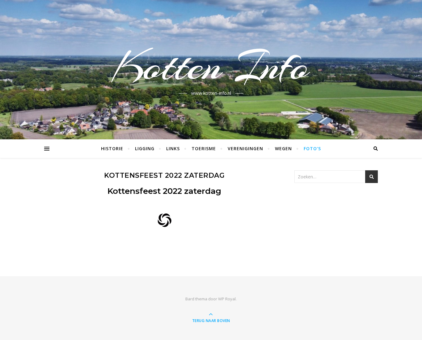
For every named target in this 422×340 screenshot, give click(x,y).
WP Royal (227, 299)
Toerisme (204, 148)
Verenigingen (245, 148)
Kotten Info (211, 66)
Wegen (283, 148)
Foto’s (312, 148)
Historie (112, 148)
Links (173, 148)
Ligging (144, 148)
